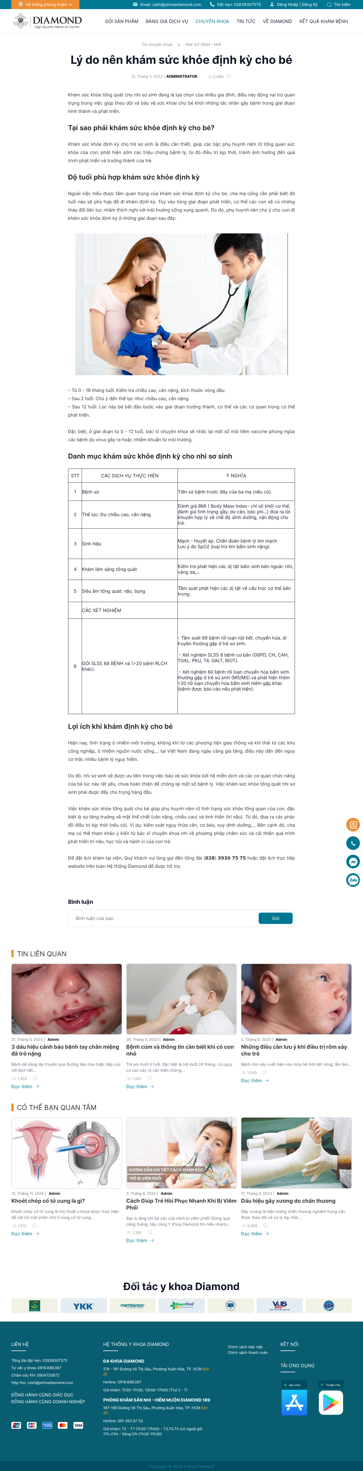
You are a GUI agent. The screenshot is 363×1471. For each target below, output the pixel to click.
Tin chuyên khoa (157, 44)
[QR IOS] (298, 1402)
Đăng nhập (287, 4)
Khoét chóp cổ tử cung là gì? (48, 1201)
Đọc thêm (22, 1086)
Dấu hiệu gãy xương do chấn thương (288, 1201)
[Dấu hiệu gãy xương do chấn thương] (296, 1153)
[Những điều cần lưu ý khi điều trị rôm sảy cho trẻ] (296, 999)
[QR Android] (334, 1402)
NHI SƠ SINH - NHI (203, 44)
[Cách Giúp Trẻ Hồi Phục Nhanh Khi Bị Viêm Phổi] (181, 1153)
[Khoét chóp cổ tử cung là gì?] (66, 1153)
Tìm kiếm (342, 4)
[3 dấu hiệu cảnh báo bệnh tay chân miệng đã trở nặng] (66, 999)
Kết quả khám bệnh (323, 21)
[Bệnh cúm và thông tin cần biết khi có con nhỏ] (181, 999)
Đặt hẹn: (239, 4)
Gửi (275, 918)
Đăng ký (310, 4)
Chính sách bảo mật (245, 1347)
